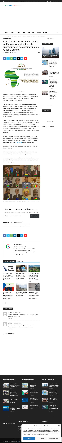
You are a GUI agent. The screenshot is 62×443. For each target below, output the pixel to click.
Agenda (45, 32)
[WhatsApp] (55, 1)
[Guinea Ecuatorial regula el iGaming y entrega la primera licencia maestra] (21, 287)
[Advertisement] (31, 19)
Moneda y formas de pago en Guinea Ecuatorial (34, 385)
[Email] (18, 58)
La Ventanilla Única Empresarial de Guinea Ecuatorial (15, 401)
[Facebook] (45, 1)
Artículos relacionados (9, 261)
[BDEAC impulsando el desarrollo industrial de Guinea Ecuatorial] (6, 385)
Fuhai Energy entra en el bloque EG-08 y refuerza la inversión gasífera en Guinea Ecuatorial (53, 63)
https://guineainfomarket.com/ (20, 246)
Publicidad (28, 1)
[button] (59, 426)
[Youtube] (58, 1)
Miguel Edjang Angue (21, 225)
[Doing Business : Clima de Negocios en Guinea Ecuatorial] (6, 408)
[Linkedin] (48, 1)
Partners (33, 1)
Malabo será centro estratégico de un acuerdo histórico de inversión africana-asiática (20, 276)
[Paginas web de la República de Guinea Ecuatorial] (25, 400)
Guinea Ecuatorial (25, 224)
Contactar (15, 439)
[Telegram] (50, 1)
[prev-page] (4, 303)
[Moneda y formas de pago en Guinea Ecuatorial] (25, 385)
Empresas (34, 32)
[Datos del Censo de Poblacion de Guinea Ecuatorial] (25, 392)
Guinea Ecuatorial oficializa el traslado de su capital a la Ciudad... (54, 385)
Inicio (4, 36)
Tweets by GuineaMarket (48, 126)
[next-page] (6, 303)
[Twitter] (53, 1)
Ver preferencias (53, 438)
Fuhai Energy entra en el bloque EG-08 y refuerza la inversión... (53, 392)
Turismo (39, 32)
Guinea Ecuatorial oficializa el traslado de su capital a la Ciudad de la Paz (50, 55)
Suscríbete (38, 1)
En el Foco (9, 38)
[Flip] (25, 58)
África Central (26, 32)
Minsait (28, 225)
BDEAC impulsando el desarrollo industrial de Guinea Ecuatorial (15, 385)
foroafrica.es (18, 142)
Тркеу (9, 312)
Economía (6, 32)
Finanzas (19, 32)
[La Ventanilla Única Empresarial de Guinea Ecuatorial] (6, 401)
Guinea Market (8, 52)
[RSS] (20, 254)
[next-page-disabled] (45, 116)
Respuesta (10, 318)
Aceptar (29, 438)
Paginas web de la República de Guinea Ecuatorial (34, 400)
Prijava (10, 323)
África (8, 36)
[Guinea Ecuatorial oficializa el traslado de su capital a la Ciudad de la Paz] (50, 52)
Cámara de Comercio (18, 222)
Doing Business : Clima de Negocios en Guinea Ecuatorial (15, 408)
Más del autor (20, 261)
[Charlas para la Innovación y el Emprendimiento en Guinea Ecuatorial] (6, 392)
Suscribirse (34, 216)
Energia (12, 32)
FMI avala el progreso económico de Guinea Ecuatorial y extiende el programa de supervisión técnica (34, 295)
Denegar (41, 438)
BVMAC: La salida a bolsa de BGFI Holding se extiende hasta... (53, 400)
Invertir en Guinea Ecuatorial (9, 225)
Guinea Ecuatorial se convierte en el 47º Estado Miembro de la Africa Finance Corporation (8, 276)
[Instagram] (17, 254)
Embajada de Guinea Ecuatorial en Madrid (12, 224)
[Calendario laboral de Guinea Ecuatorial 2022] (25, 407)
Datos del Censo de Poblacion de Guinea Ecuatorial (34, 392)
